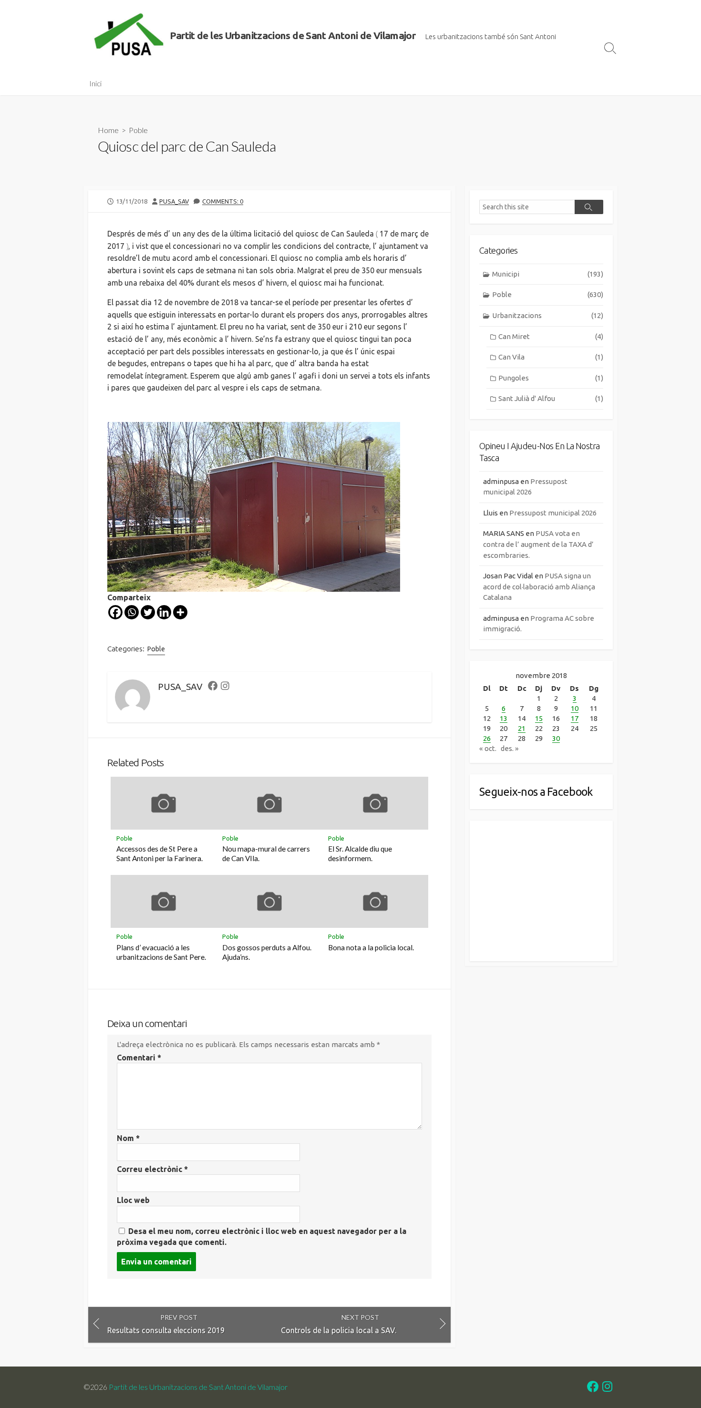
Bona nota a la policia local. (371, 947)
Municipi (547, 274)
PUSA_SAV (174, 201)
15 (539, 718)
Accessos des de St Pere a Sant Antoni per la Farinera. (159, 853)
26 (487, 738)
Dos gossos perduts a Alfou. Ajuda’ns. (266, 952)
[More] (180, 612)
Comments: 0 (222, 201)
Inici (95, 83)
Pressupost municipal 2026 (553, 513)
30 (556, 738)
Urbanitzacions (547, 315)
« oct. (487, 748)
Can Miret (550, 336)
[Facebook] (115, 612)
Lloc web (133, 1200)
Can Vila (550, 357)
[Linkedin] (164, 612)
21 (522, 728)
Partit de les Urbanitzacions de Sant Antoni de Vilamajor (198, 1387)
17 (574, 718)
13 (503, 718)
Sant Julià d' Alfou (550, 398)
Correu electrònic (152, 1169)
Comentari (139, 1057)
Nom (128, 1138)
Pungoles (550, 378)
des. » (510, 748)
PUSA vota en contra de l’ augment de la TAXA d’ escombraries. (538, 544)
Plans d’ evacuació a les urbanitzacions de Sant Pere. (161, 952)
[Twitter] (148, 612)
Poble (138, 129)
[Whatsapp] (131, 612)
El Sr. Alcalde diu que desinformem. (360, 853)
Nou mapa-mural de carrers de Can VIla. (266, 853)
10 (574, 708)
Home (108, 129)
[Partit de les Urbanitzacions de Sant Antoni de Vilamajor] (129, 36)
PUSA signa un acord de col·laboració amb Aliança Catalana (539, 586)
